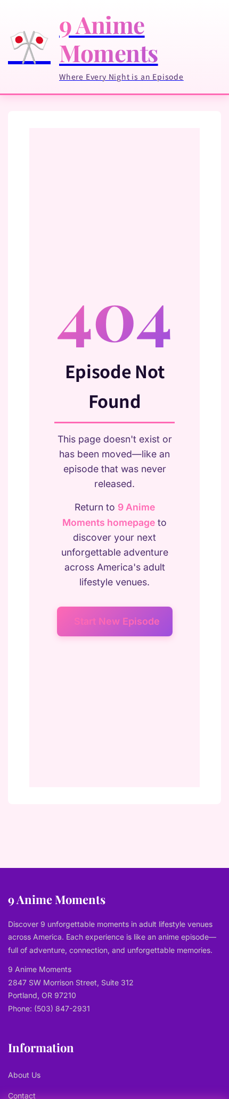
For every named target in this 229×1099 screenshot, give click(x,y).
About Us (24, 1074)
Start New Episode (117, 621)
